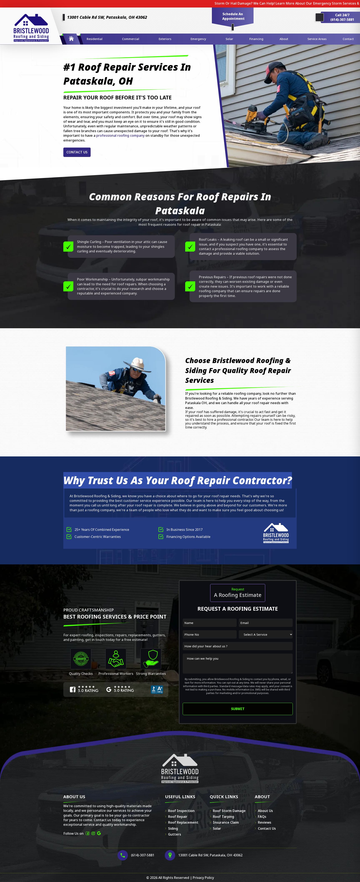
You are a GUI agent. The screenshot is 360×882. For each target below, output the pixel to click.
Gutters (174, 834)
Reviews (264, 822)
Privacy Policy (203, 877)
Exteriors (165, 39)
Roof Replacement (183, 822)
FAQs (262, 816)
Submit (238, 709)
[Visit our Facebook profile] (87, 833)
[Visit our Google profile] (99, 833)
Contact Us (77, 152)
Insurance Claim (226, 822)
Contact (348, 39)
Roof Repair (177, 816)
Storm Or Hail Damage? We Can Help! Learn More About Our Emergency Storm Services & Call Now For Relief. (260, 3)
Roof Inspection (181, 810)
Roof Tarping (223, 816)
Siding (173, 828)
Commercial (130, 39)
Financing (256, 39)
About (284, 39)
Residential (94, 39)
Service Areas (317, 39)
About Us (265, 810)
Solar (229, 39)
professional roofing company (120, 135)
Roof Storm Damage (229, 810)
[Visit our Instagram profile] (93, 833)
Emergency (198, 39)
